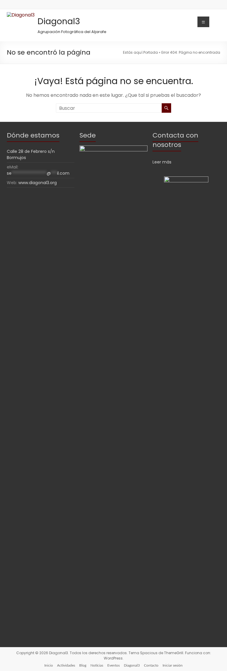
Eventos (113, 665)
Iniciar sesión (173, 665)
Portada (150, 52)
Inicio (48, 665)
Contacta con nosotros (175, 140)
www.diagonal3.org (37, 183)
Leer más (162, 162)
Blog (82, 665)
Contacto (151, 665)
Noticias (96, 665)
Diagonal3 (59, 21)
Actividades (66, 665)
